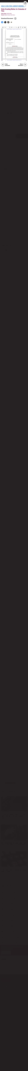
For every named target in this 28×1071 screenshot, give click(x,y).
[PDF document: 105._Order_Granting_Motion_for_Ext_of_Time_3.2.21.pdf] (14, 43)
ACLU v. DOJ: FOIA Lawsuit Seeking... (13, 6)
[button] (8, 22)
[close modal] (25, 3)
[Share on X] (5, 23)
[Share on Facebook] (2, 23)
